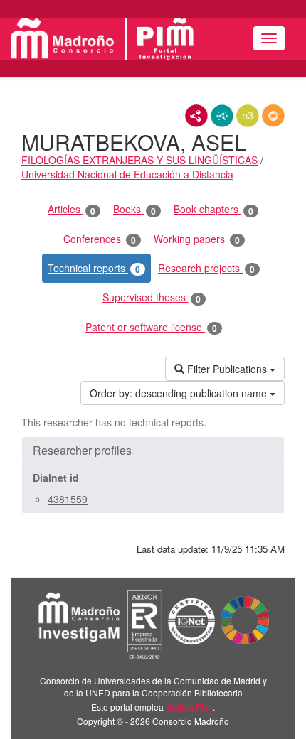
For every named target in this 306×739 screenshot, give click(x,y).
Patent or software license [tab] (151, 327)
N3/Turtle (247, 115)
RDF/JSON (273, 115)
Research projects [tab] (206, 268)
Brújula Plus (189, 707)
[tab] (153, 450)
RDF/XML (196, 115)
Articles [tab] (71, 209)
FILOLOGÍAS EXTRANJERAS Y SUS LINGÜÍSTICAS (139, 160)
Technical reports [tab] (94, 268)
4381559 (68, 499)
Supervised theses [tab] (151, 297)
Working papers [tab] (197, 239)
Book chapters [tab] (213, 209)
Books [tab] (134, 209)
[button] (153, 450)
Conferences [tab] (99, 239)
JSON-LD (222, 115)
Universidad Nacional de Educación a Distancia (127, 174)
